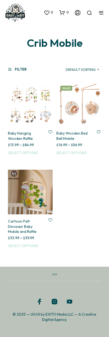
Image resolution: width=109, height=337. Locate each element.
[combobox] (78, 69)
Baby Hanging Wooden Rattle (20, 136)
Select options (23, 153)
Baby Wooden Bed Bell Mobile (72, 136)
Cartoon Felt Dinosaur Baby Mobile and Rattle (22, 226)
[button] (48, 12)
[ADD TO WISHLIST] (50, 132)
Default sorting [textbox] (81, 69)
